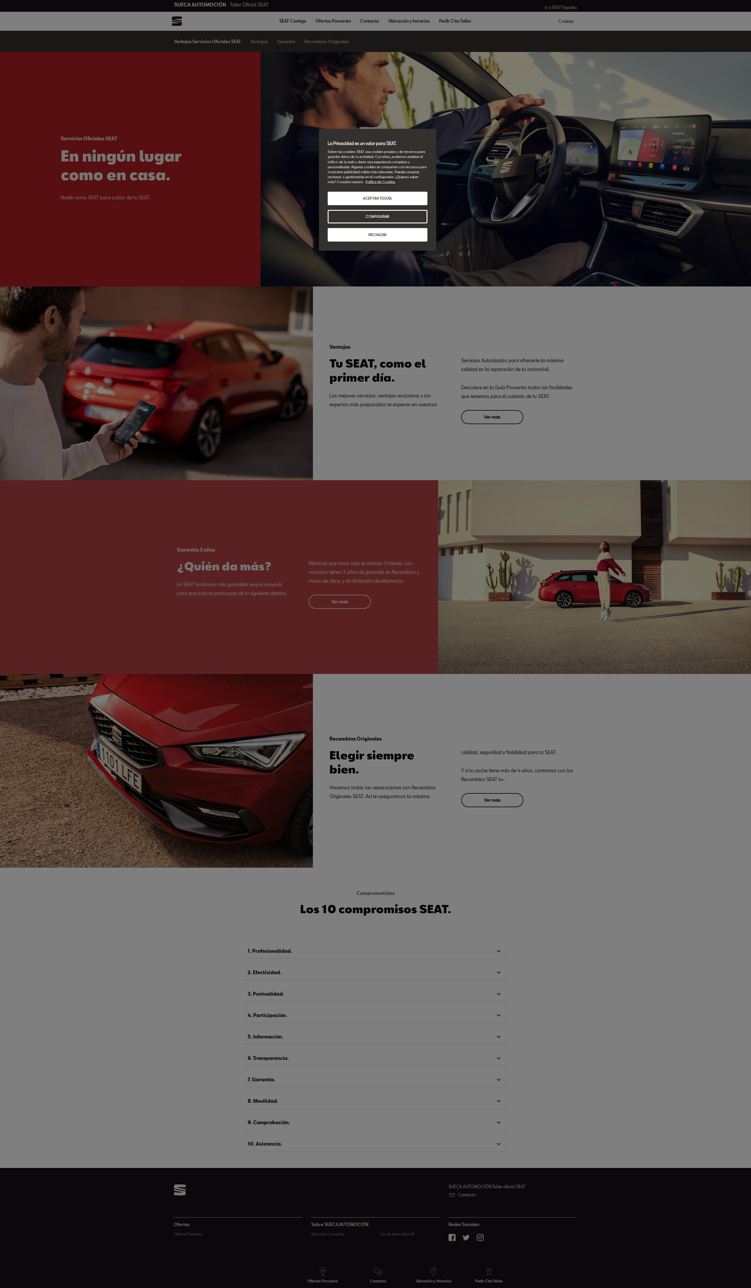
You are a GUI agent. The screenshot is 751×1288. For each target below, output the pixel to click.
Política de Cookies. (380, 182)
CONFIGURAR (377, 216)
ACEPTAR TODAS (377, 198)
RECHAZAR (377, 235)
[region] (377, 190)
